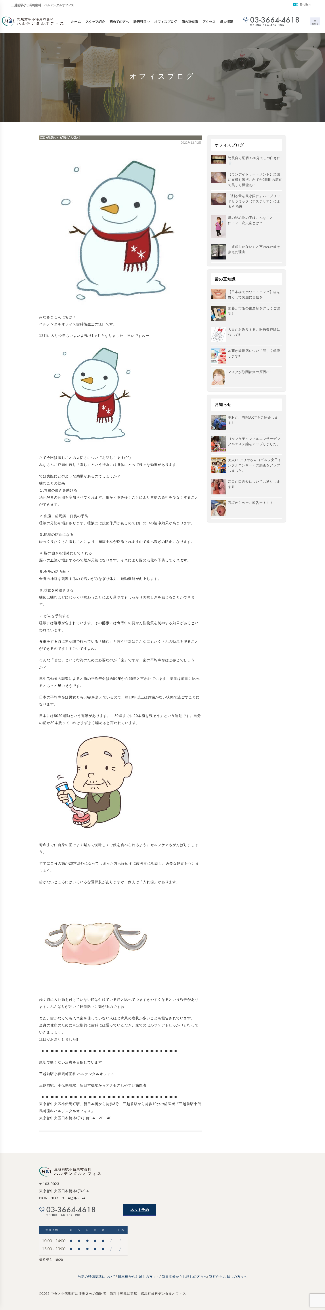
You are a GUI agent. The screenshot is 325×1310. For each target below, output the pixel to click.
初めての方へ (119, 21)
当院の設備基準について (97, 1276)
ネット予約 (139, 1210)
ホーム (76, 21)
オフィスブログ (165, 21)
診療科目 (140, 21)
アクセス (209, 21)
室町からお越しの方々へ (228, 1276)
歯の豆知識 (190, 21)
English (304, 4)
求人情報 (226, 21)
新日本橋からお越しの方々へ (184, 1276)
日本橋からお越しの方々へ (139, 1276)
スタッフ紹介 (95, 21)
